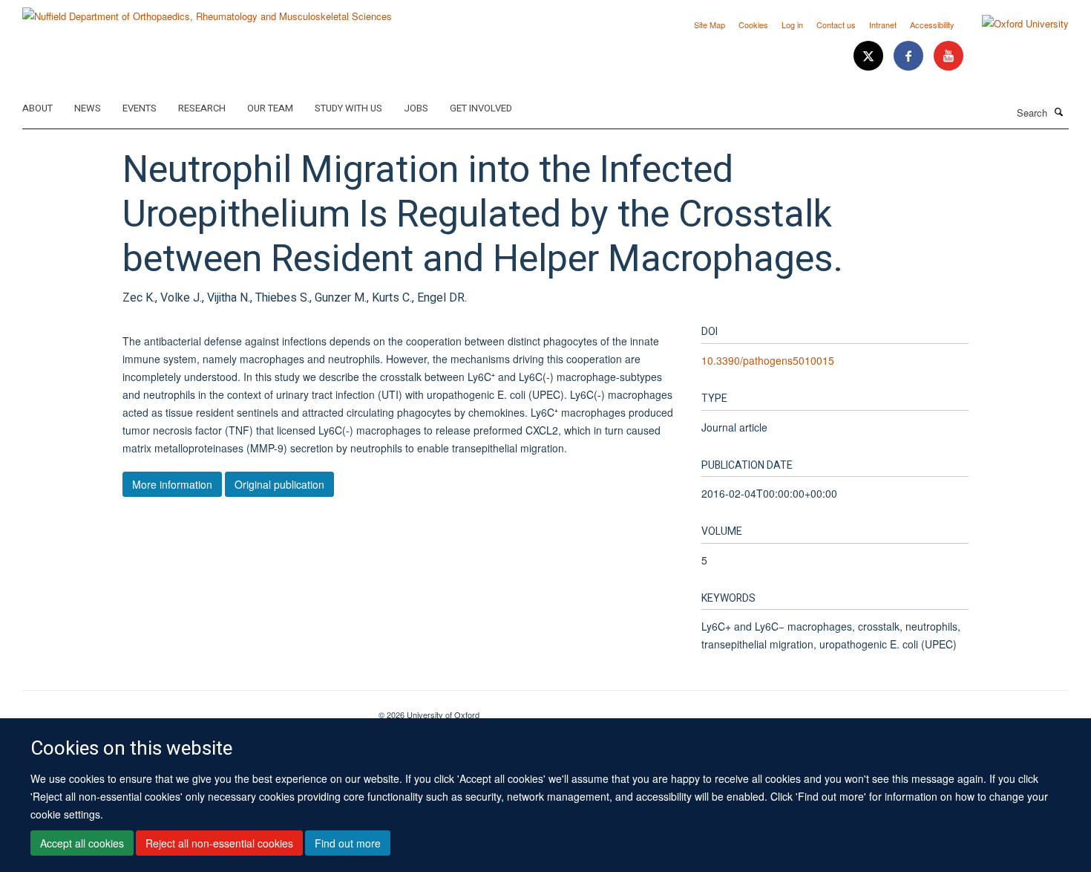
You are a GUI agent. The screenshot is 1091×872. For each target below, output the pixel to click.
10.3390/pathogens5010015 (767, 360)
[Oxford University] (1014, 24)
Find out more (348, 843)
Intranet (883, 24)
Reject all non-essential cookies (219, 843)
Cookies (753, 24)
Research (202, 108)
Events (139, 108)
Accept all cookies (82, 843)
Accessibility (932, 24)
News (87, 108)
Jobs (416, 108)
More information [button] (172, 484)
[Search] (1059, 111)
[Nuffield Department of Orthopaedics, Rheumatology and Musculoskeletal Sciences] (207, 11)
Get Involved (481, 108)
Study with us (348, 108)
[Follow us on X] (870, 56)
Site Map (709, 24)
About (37, 108)
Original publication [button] (279, 484)
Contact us (836, 24)
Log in (792, 24)
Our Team (270, 108)
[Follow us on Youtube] (948, 56)
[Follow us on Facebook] (910, 56)
